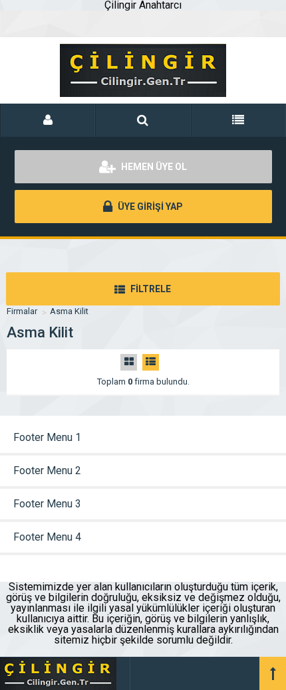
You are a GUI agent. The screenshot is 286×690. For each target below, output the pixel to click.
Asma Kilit (69, 311)
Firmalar (22, 311)
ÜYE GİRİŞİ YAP (149, 206)
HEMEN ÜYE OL (153, 166)
